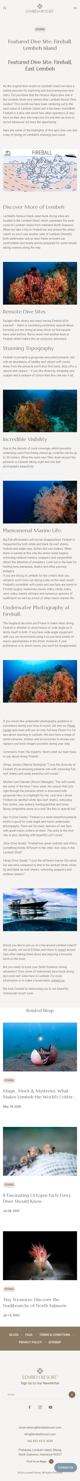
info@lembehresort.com (40, 1434)
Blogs (14, 1335)
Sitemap (55, 1342)
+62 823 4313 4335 (40, 1441)
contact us (58, 980)
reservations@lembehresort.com (40, 1427)
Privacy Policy (30, 1342)
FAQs (29, 1335)
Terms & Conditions (54, 1335)
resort (62, 950)
